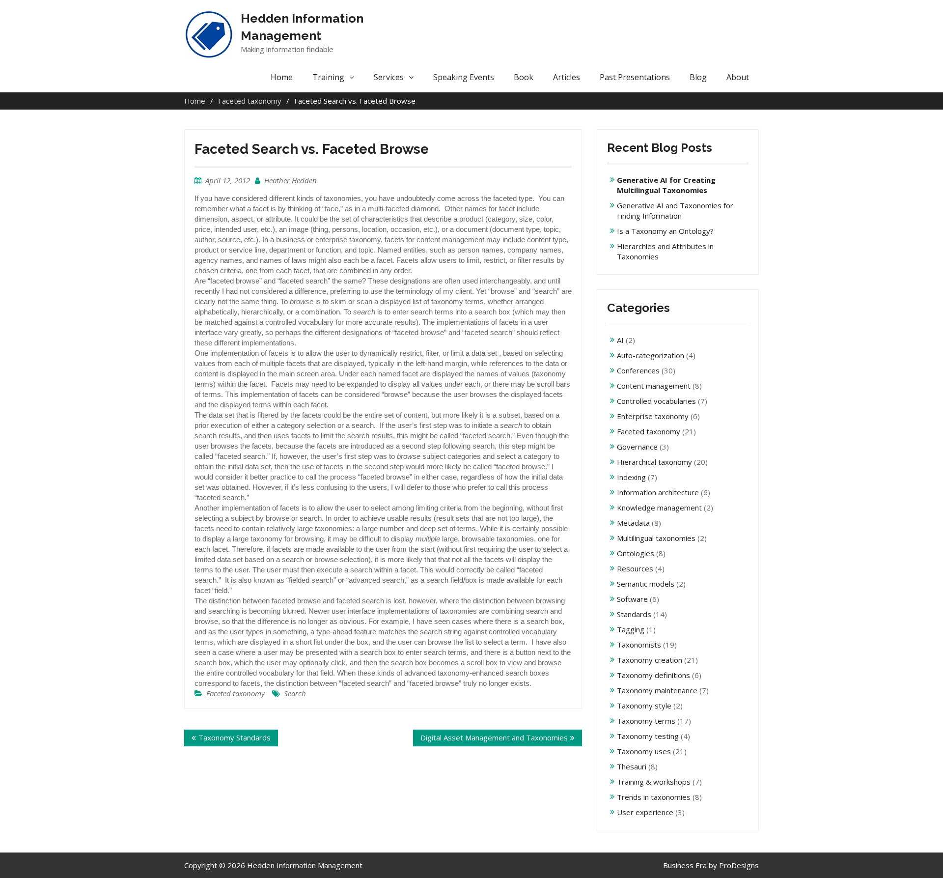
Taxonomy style (644, 705)
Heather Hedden (290, 180)
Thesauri (631, 766)
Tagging (630, 629)
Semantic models (645, 584)
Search (295, 693)
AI (620, 340)
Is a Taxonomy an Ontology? (665, 231)
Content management (654, 386)
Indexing (631, 477)
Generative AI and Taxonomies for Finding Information (675, 210)
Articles (566, 77)
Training (328, 77)
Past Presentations (635, 77)
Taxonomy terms (646, 721)
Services (389, 77)
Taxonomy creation (649, 660)
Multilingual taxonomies (656, 538)
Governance (637, 447)
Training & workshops (654, 782)
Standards (634, 614)
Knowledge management (659, 507)
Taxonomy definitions (653, 675)
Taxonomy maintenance (657, 690)
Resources (635, 568)
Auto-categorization (650, 355)
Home (282, 77)
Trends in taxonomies (654, 797)
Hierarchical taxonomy (654, 462)
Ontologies (635, 553)
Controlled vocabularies (656, 401)
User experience (645, 812)
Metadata (633, 523)
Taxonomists (639, 645)
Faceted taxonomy (235, 693)
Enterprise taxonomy (653, 416)
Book (523, 77)
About (737, 77)
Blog (698, 77)
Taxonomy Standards (234, 737)
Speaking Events (463, 77)
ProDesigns (739, 865)
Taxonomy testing (648, 736)
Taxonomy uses (644, 751)
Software (632, 599)
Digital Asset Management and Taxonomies (494, 737)
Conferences (638, 370)
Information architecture (658, 492)
